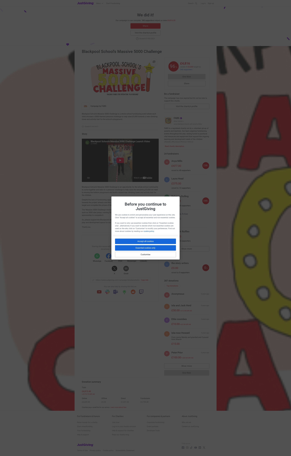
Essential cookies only (145, 248)
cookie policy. (149, 231)
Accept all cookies (145, 241)
